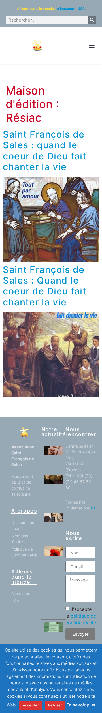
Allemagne (65, 9)
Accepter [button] (31, 705)
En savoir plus (81, 705)
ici (93, 508)
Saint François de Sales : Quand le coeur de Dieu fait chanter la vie (44, 286)
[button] (91, 45)
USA (81, 9)
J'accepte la (80, 616)
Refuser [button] (55, 705)
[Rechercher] (92, 20)
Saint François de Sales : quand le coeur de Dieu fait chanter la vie (44, 150)
